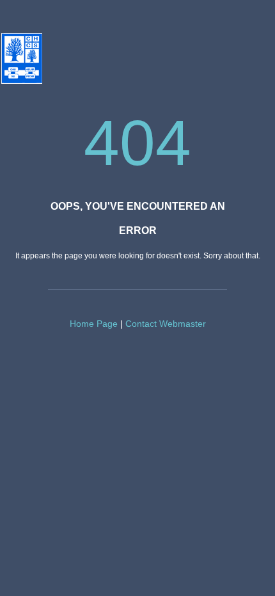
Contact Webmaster (165, 323)
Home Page (94, 323)
